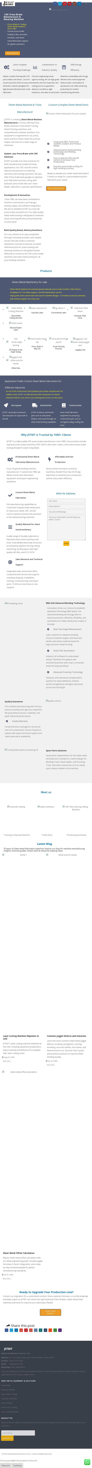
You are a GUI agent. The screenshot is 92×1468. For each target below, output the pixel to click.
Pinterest (26, 1330)
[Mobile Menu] (86, 4)
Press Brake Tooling (29, 126)
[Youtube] (69, 3)
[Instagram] (74, 3)
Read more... (7, 1061)
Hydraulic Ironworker (9, 1398)
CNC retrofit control (29, 167)
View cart (6, 1465)
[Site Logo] (8, 3)
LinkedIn (16, 1330)
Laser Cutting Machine (10, 1412)
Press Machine (7, 1403)
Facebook (6, 1330)
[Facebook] (55, 3)
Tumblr (45, 1330)
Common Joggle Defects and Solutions (66, 1036)
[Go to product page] (15, 360)
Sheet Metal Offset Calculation (18, 1253)
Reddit (50, 1330)
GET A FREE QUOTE (56, 188)
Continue (17, 1465)
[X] (60, 3)
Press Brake (6, 1385)
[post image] (22, 943)
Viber (60, 1330)
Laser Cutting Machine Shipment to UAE (21, 1037)
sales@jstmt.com (16, 1364)
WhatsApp (55, 1330)
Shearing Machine (8, 1390)
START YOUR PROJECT (50, 1312)
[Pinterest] (64, 3)
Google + (21, 1330)
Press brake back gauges (20, 177)
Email (31, 1330)
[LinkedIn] (79, 3)
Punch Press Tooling (9, 1407)
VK (35, 1330)
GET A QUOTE (12, 53)
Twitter (11, 1330)
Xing (40, 1330)
